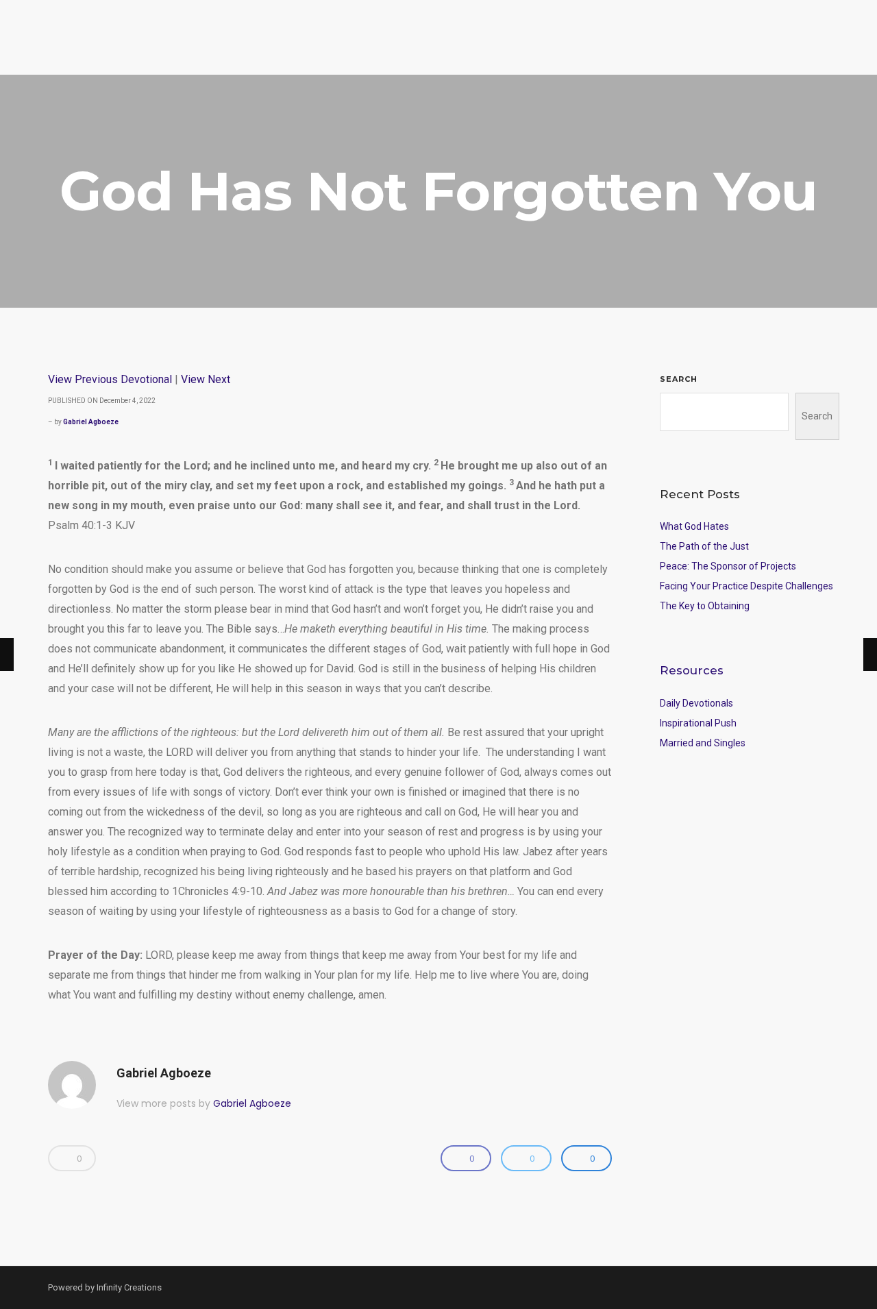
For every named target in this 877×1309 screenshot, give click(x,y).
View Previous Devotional (110, 379)
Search (678, 379)
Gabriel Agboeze (91, 422)
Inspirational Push (698, 723)
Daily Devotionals (696, 703)
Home (488, 52)
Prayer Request (559, 52)
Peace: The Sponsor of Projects (728, 566)
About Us (717, 52)
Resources (646, 52)
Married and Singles (702, 742)
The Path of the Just (704, 546)
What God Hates (694, 526)
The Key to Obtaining (705, 605)
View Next (205, 379)
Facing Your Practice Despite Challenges (746, 585)
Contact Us (808, 53)
